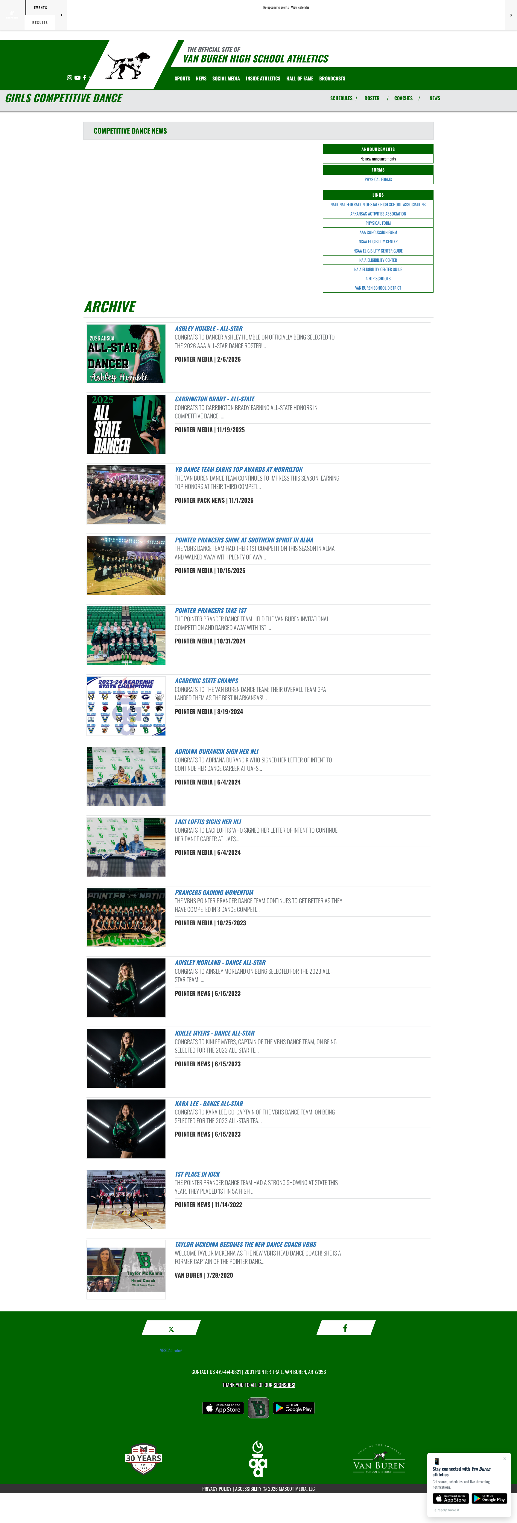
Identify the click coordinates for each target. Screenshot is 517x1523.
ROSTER (372, 98)
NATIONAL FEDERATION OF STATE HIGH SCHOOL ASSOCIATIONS (378, 204)
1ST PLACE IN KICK (197, 1173)
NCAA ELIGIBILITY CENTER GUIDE (378, 250)
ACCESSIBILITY (248, 1488)
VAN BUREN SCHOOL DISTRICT (378, 288)
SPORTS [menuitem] (182, 78)
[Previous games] (61, 15)
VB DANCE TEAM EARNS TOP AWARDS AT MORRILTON (238, 469)
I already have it (446, 1510)
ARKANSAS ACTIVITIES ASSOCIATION (378, 213)
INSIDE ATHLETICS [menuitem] (263, 78)
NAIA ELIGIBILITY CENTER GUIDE (378, 269)
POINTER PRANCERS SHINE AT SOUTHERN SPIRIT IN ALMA (244, 539)
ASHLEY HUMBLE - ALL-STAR (208, 328)
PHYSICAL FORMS (378, 179)
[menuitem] (201, 78)
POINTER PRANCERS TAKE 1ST (210, 610)
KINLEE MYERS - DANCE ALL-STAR (214, 1032)
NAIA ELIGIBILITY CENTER (378, 260)
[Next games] (511, 15)
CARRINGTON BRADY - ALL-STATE (214, 398)
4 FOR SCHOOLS (378, 278)
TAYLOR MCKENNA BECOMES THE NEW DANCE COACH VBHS (245, 1244)
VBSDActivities (171, 1350)
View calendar (300, 7)
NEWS (435, 98)
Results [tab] (40, 22)
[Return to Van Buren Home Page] (127, 65)
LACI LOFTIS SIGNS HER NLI (208, 821)
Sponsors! (284, 1385)
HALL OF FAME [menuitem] (299, 78)
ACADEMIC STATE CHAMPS (206, 680)
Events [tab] (41, 7)
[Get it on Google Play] (490, 1498)
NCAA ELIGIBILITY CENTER (378, 241)
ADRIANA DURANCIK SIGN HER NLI (216, 751)
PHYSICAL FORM (378, 223)
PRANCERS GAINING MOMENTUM (214, 892)
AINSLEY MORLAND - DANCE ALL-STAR (220, 962)
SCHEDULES (341, 98)
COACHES (403, 98)
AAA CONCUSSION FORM (378, 232)
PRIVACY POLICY (217, 1488)
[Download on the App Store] (451, 1498)
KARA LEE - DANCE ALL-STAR (209, 1103)
